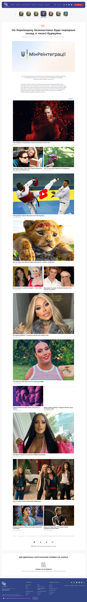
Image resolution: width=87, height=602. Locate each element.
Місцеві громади (52, 590)
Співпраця (72, 585)
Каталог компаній (25, 4)
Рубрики (18, 4)
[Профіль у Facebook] (69, 5)
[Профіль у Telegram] (64, 5)
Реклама (39, 592)
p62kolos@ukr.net (6, 589)
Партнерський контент (42, 591)
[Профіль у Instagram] (66, 5)
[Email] (52, 542)
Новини (12, 4)
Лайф (27, 594)
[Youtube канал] (71, 5)
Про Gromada (40, 4)
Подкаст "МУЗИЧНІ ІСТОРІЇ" (41, 589)
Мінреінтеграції (55, 84)
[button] (34, 542)
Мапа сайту (66, 585)
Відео (38, 584)
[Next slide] (71, 14)
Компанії (50, 586)
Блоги (27, 588)
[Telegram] (40, 542)
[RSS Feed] (84, 583)
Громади (33, 4)
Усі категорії (28, 584)
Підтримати (79, 4)
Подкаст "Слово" (40, 586)
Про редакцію (52, 592)
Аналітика (28, 592)
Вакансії (76, 585)
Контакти (47, 4)
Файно (35, 598)
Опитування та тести (53, 588)
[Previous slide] (15, 14)
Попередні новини (43, 26)
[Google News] (82, 583)
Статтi (38, 594)
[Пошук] (55, 5)
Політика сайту (82, 585)
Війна (27, 586)
